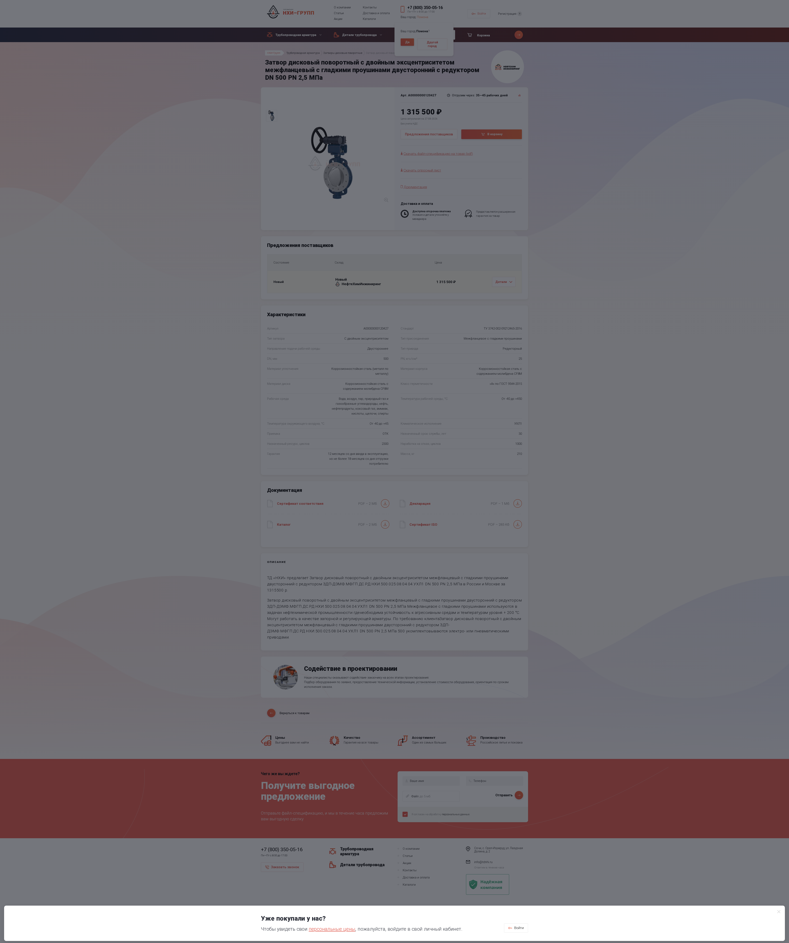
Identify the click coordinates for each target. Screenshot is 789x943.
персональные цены (332, 929)
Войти (519, 928)
